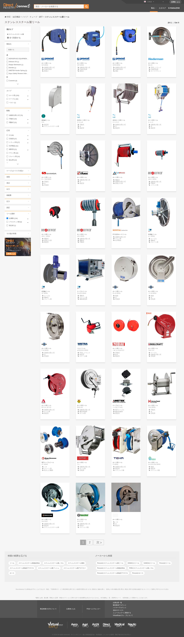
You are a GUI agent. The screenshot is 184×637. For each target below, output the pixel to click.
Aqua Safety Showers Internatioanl (19, 74)
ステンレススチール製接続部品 (29, 563)
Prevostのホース (137, 573)
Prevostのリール (164, 563)
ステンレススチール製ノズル (54, 563)
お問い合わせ (161, 30)
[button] (18, 44)
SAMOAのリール (149, 563)
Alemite (12, 68)
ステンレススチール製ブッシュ (48, 568)
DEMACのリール (133, 563)
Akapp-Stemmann (16, 65)
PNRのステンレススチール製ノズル (141, 568)
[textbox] (59, 6)
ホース (12, 573)
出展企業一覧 (117, 602)
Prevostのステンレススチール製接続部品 (111, 568)
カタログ (162, 8)
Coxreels (13, 81)
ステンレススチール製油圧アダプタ (22, 568)
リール (12, 563)
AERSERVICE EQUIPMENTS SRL (19, 59)
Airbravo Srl (14, 62)
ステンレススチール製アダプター (75, 568)
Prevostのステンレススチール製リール (110, 563)
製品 (153, 8)
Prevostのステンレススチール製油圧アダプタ (112, 573)
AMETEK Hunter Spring (18, 71)
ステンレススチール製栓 (76, 563)
